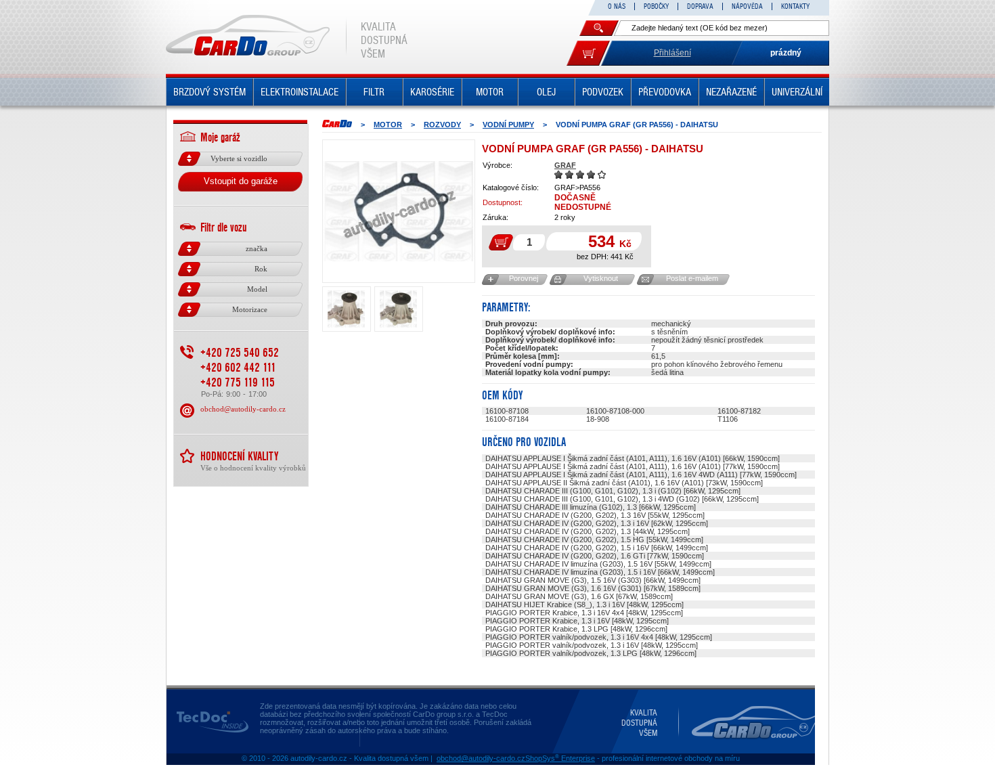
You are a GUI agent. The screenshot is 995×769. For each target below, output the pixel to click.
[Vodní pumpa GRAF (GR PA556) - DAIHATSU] (398, 211)
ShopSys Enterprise (560, 758)
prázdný (785, 53)
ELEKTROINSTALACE (299, 92)
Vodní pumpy (508, 124)
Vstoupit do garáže (241, 181)
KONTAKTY (795, 6)
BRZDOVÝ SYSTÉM (209, 92)
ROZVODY (442, 124)
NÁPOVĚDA (747, 6)
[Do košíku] (588, 53)
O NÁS (616, 6)
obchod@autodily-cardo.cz (243, 409)
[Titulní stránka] (337, 123)
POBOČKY (656, 6)
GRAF (565, 165)
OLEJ (546, 92)
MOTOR (490, 92)
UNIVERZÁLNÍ (797, 92)
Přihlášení (672, 53)
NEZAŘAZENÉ (731, 92)
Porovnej (523, 278)
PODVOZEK (602, 92)
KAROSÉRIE (432, 92)
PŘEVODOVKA (664, 92)
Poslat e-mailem (692, 278)
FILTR (373, 92)
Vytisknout (600, 278)
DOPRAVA (700, 6)
